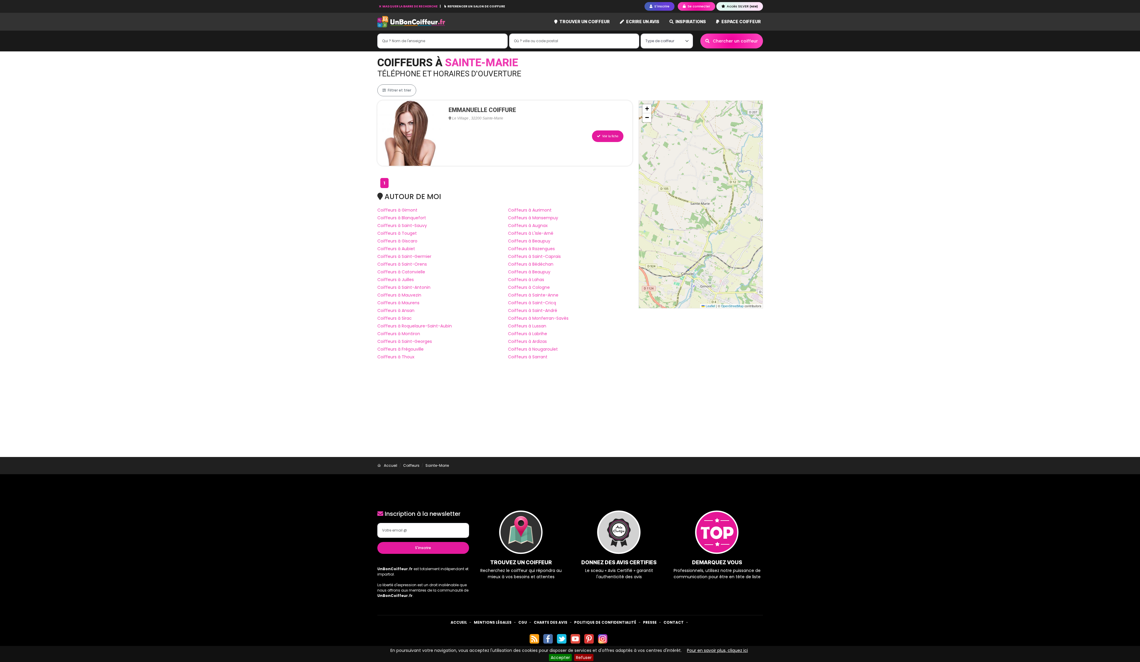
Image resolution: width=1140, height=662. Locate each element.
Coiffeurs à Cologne (529, 287)
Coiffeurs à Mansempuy (533, 218)
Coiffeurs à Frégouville (400, 349)
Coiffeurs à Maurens (398, 303)
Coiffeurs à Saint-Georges (404, 341)
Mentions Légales (493, 622)
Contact (674, 622)
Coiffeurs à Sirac (394, 318)
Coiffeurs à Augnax (528, 225)
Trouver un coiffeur (584, 21)
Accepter (560, 658)
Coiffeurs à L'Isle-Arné (530, 233)
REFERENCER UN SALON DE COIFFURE (476, 6)
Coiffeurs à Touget (397, 233)
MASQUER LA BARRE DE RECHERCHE (410, 6)
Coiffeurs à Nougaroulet (533, 349)
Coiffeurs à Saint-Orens (402, 264)
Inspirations (690, 21)
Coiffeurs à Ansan (395, 310)
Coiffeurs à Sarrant (527, 357)
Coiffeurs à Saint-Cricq (532, 303)
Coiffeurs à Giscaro (397, 241)
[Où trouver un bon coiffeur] (411, 22)
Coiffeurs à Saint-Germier (404, 256)
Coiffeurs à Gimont (397, 210)
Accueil (459, 622)
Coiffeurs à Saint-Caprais (534, 256)
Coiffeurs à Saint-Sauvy (402, 225)
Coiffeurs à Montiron (398, 334)
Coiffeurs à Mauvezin (399, 295)
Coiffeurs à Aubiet (396, 249)
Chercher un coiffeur (735, 41)
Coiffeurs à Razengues (531, 249)
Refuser (584, 658)
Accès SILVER (742, 6)
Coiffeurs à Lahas (526, 280)
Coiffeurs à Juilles (395, 280)
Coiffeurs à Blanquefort (401, 218)
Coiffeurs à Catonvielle (401, 272)
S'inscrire (423, 547)
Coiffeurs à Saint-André (532, 310)
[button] (646, 108)
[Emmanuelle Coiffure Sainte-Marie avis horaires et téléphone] (410, 133)
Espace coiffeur (741, 21)
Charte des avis (550, 622)
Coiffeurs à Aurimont (530, 210)
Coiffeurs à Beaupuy (529, 241)
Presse (650, 622)
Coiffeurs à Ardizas (527, 341)
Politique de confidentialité (605, 622)
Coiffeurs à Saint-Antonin (403, 287)
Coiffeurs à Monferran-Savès (538, 318)
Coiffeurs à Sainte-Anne (533, 295)
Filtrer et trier (399, 90)
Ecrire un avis (642, 21)
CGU (522, 622)
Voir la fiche (609, 136)
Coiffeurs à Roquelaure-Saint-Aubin (414, 326)
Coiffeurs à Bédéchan (530, 264)
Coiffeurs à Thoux (395, 357)
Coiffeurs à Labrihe (527, 334)
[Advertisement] (570, 412)
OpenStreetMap (732, 306)
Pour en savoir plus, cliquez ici (717, 650)
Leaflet (710, 306)
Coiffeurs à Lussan (527, 326)
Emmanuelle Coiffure (482, 110)
